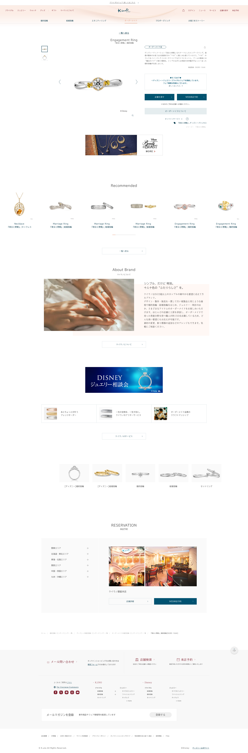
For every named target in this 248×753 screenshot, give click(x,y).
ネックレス (125, 697)
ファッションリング (128, 694)
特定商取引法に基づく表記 (143, 736)
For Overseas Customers (68, 687)
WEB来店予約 (191, 97)
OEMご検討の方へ (66, 736)
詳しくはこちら (175, 86)
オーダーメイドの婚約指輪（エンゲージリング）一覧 (129, 633)
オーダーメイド (131, 20)
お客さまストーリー (196, 21)
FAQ (167, 736)
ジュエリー (21, 10)
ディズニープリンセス (198, 123)
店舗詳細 (130, 601)
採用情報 (159, 736)
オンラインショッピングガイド (120, 736)
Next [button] (136, 82)
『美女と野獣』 (183, 123)
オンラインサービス (172, 119)
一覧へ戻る (124, 33)
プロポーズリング (163, 21)
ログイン (191, 10)
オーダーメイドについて (175, 111)
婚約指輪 (44, 21)
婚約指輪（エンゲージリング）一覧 (61, 633)
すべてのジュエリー (128, 691)
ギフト (54, 10)
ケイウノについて (67, 10)
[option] (98, 82)
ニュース (202, 10)
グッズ (42, 10)
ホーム (43, 633)
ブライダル (9, 10)
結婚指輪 (69, 21)
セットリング (101, 697)
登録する (160, 715)
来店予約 (235, 10)
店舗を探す (224, 10)
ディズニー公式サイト (200, 748)
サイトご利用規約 (82, 736)
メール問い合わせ (62, 661)
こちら (69, 682)
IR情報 (53, 736)
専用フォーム (93, 664)
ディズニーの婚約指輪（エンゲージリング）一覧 (92, 633)
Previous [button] (59, 82)
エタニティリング (99, 21)
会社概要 (44, 736)
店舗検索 (146, 659)
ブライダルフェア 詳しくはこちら (122, 2)
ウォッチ (33, 10)
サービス (213, 10)
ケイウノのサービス (124, 436)
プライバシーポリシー (99, 736)
